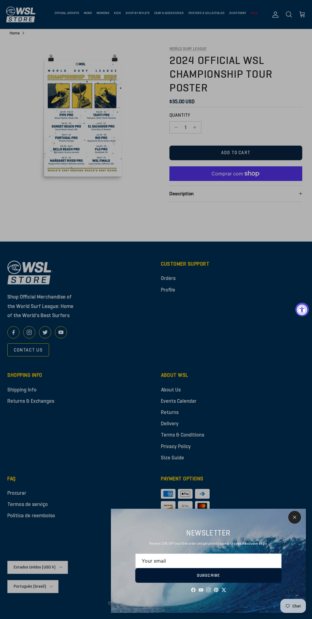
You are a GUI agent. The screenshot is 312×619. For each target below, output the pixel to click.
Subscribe (208, 575)
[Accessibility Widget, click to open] (302, 310)
